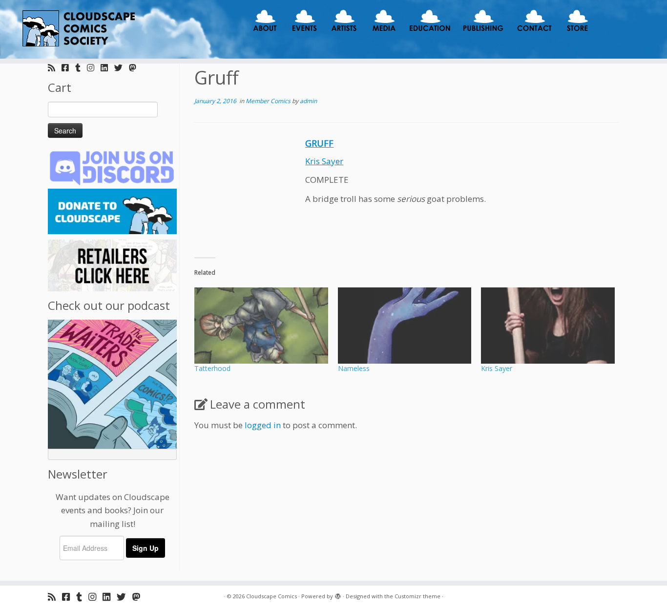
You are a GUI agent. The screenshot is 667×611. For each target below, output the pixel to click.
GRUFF (319, 143)
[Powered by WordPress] (337, 594)
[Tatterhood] (261, 325)
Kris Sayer (324, 161)
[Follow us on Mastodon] (136, 67)
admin (308, 101)
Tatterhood (212, 368)
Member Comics (269, 101)
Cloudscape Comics (271, 596)
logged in (263, 425)
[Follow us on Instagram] (94, 67)
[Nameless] (405, 325)
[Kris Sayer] (548, 325)
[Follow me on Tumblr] (81, 67)
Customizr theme (417, 596)
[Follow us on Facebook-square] (68, 67)
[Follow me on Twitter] (121, 67)
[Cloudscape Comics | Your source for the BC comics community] (77, 29)
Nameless (354, 368)
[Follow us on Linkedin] (107, 67)
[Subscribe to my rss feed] (55, 67)
